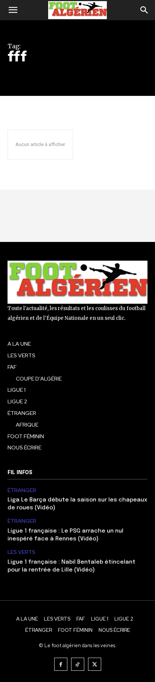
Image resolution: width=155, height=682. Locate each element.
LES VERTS (21, 552)
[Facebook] (60, 664)
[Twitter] (94, 664)
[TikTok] (77, 664)
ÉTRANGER (22, 490)
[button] (13, 10)
